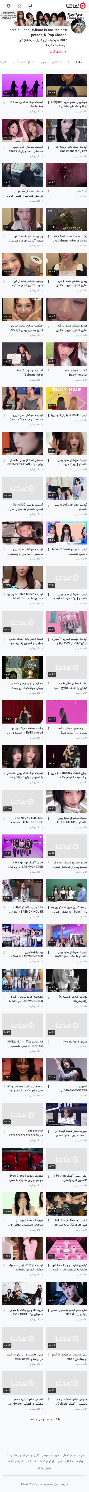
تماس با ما (44, 1468)
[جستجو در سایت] (30, 6)
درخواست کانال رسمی (70, 1461)
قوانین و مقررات (17, 1455)
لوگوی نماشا (46, 1461)
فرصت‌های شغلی (72, 1455)
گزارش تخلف (15, 1461)
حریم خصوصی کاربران (45, 1455)
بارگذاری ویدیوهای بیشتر (44, 1419)
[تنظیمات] (8, 6)
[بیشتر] (48, 102)
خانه (78, 62)
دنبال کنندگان (23, 62)
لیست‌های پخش (55, 62)
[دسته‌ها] (19, 6)
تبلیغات (31, 1461)
